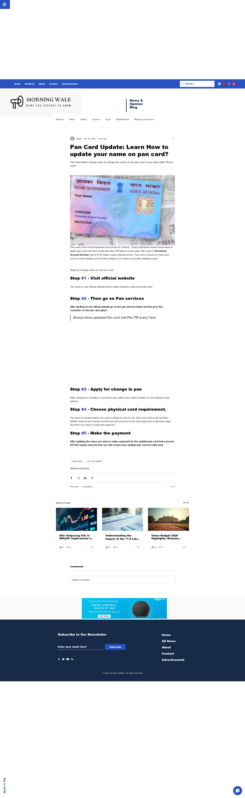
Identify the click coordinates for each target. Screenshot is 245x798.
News (72, 119)
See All (186, 502)
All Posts (60, 119)
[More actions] (173, 138)
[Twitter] (219, 83)
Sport (107, 119)
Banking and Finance (144, 119)
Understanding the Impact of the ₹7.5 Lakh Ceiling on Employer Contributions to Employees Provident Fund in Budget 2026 (122, 537)
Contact (168, 653)
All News (169, 641)
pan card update (94, 461)
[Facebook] (229, 83)
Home (166, 634)
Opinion (96, 119)
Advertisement (173, 659)
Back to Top (4, 785)
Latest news (77, 461)
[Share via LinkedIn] (85, 478)
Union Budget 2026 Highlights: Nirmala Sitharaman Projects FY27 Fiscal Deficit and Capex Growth (167, 537)
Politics (83, 119)
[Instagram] (233, 83)
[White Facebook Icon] (59, 659)
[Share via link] (92, 478)
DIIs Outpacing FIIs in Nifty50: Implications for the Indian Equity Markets (76, 537)
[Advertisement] (85, 20)
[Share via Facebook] (71, 478)
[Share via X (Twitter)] (78, 478)
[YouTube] (224, 83)
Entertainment (122, 119)
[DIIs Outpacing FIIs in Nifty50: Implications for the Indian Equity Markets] (76, 519)
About (166, 647)
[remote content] (122, 352)
